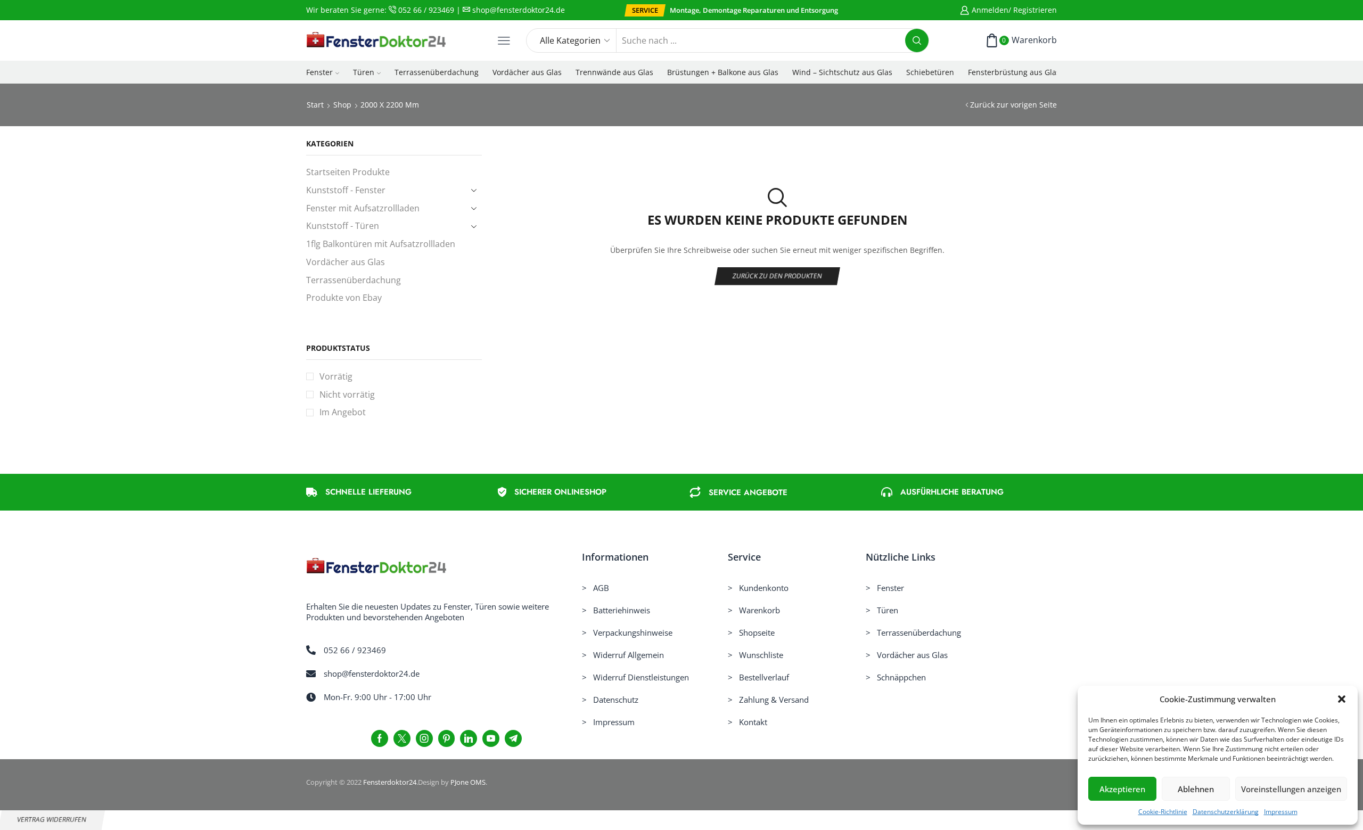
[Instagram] (424, 738)
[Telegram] (513, 738)
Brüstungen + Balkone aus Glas (722, 72)
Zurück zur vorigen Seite (1013, 105)
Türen (363, 72)
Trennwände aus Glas (614, 72)
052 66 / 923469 (425, 10)
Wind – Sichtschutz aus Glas (842, 72)
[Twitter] (401, 738)
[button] (1341, 699)
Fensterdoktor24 (389, 782)
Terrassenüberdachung (437, 72)
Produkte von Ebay (344, 297)
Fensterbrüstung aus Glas (1014, 72)
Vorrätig (335, 376)
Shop (342, 105)
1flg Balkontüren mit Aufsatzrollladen (380, 244)
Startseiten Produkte (348, 172)
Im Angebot (342, 412)
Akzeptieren (1122, 789)
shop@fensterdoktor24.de (517, 10)
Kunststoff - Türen (342, 226)
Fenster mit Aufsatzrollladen (363, 208)
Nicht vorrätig (347, 394)
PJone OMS (468, 782)
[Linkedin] (468, 738)
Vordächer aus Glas (527, 72)
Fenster (319, 72)
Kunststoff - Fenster (345, 190)
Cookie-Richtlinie (1162, 811)
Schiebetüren (930, 72)
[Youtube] (490, 738)
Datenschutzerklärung (1226, 811)
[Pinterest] (446, 738)
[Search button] (917, 40)
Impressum (1281, 811)
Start (315, 105)
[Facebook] (379, 738)
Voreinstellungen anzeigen (1291, 789)
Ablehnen (1196, 789)
